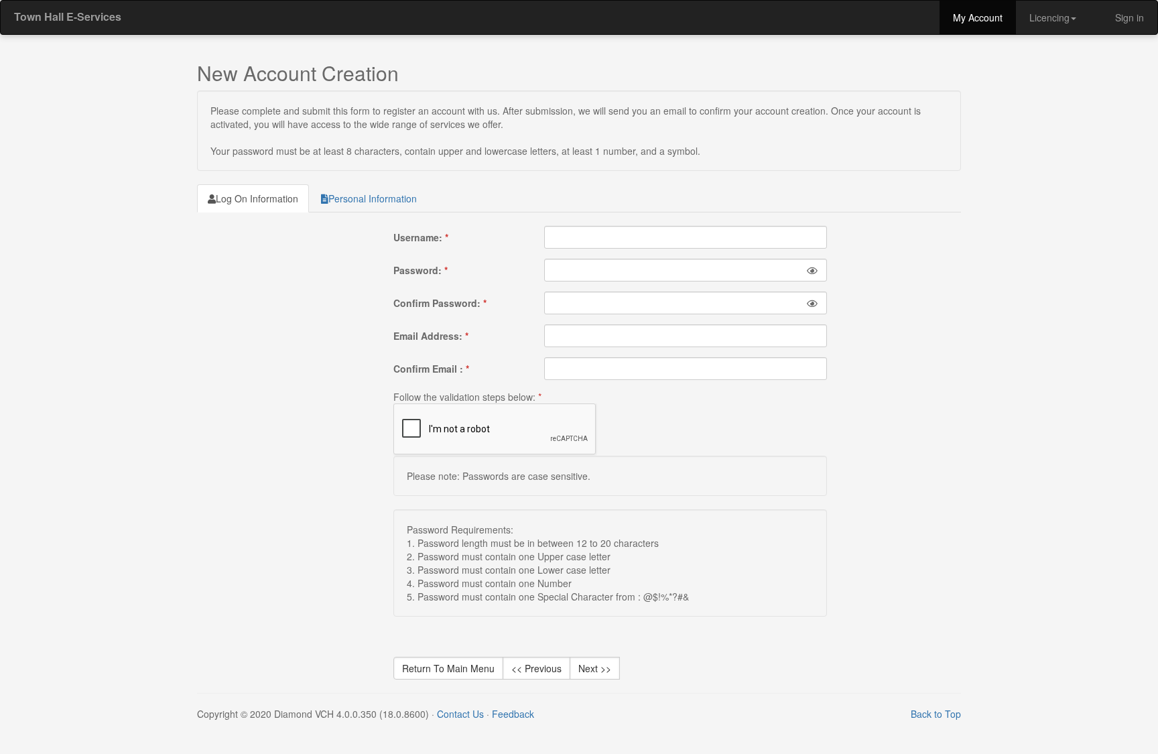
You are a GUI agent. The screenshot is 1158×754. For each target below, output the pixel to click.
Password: (420, 270)
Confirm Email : (431, 368)
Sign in (1128, 17)
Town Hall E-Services (67, 16)
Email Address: (430, 335)
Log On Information (257, 198)
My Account (978, 17)
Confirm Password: (440, 303)
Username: (420, 237)
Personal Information (372, 198)
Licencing (1049, 17)
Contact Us (460, 713)
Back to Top (936, 713)
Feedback (513, 713)
